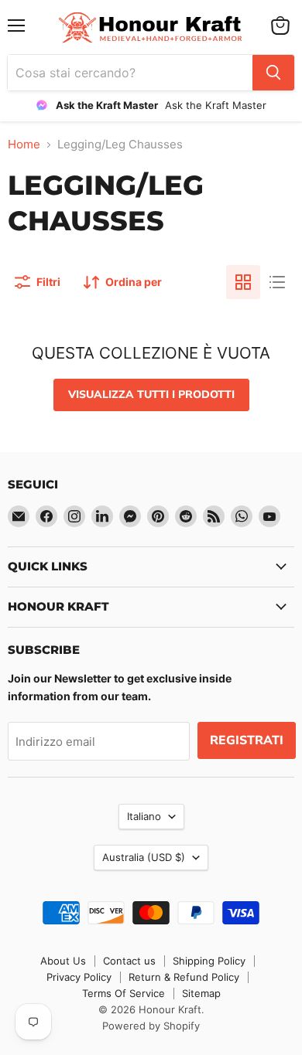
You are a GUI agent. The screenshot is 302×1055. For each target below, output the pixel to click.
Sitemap (201, 993)
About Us (63, 961)
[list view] (277, 282)
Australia (143, 857)
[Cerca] (273, 72)
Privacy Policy (79, 977)
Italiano (144, 816)
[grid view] (243, 282)
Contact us (129, 961)
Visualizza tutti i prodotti (151, 394)
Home (24, 144)
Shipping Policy (209, 961)
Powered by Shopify (151, 1025)
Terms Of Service (123, 993)
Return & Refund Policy (184, 977)
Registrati (246, 740)
